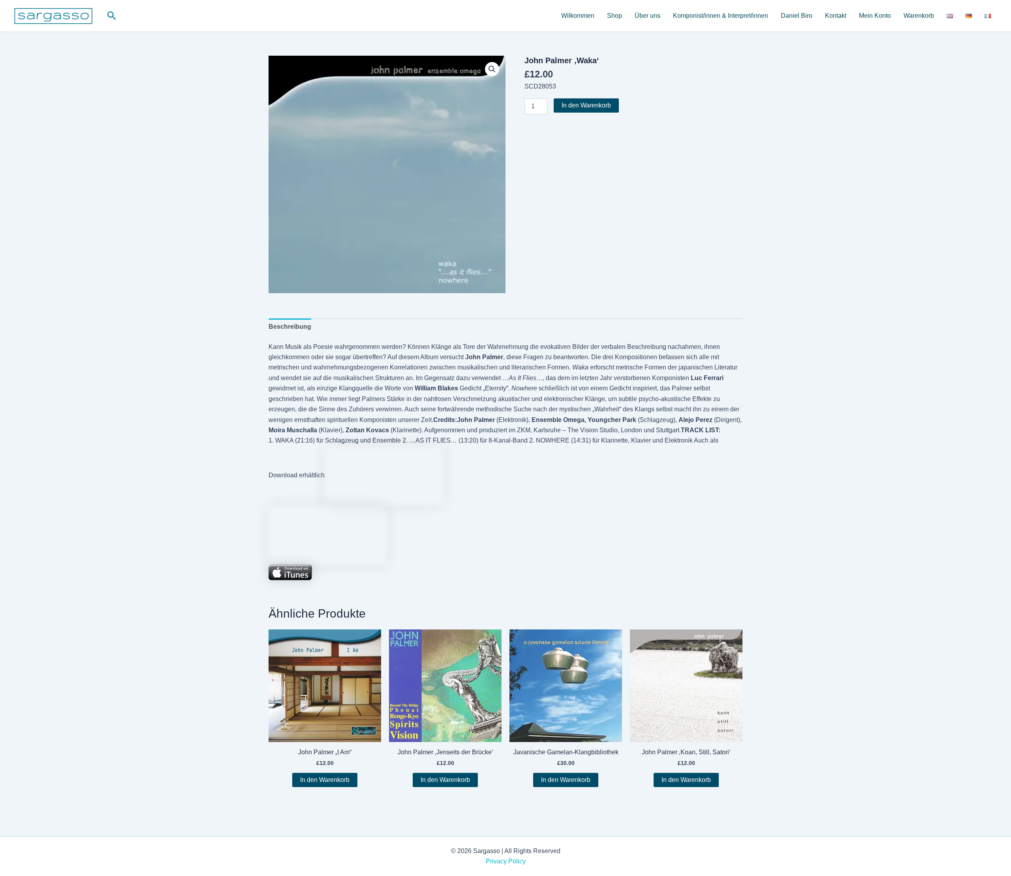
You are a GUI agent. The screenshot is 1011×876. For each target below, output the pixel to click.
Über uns (647, 15)
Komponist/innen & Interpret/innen (720, 15)
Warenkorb (919, 15)
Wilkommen (577, 15)
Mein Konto (875, 15)
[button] (112, 16)
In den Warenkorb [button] (325, 779)
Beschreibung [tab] (290, 326)
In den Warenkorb (586, 105)
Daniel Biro (796, 15)
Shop (614, 15)
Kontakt (835, 15)
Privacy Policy (506, 861)
